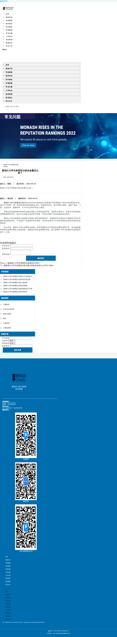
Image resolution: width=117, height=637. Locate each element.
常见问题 (9, 33)
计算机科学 (7, 328)
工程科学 (6, 304)
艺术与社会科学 (8, 309)
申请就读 (5, 343)
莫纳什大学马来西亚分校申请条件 (15, 292)
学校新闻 (9, 20)
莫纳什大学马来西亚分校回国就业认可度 (17, 289)
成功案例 (9, 39)
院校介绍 (9, 17)
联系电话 (6, 248)
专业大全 (9, 46)
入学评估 (9, 36)
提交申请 (17, 350)
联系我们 (9, 43)
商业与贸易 (7, 314)
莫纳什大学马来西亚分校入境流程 (15, 282)
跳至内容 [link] (3, 1)
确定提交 (40, 258)
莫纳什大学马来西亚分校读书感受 (15, 285)
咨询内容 (6, 254)
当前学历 (5, 341)
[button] (41, 49)
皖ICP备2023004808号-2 (62, 631)
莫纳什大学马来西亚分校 (14, 203)
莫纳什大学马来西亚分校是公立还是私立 (17, 276)
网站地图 (8, 581)
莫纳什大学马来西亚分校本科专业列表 (17, 279)
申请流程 (9, 30)
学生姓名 (6, 246)
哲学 (4, 318)
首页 (7, 14)
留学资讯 (9, 23)
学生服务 (9, 27)
